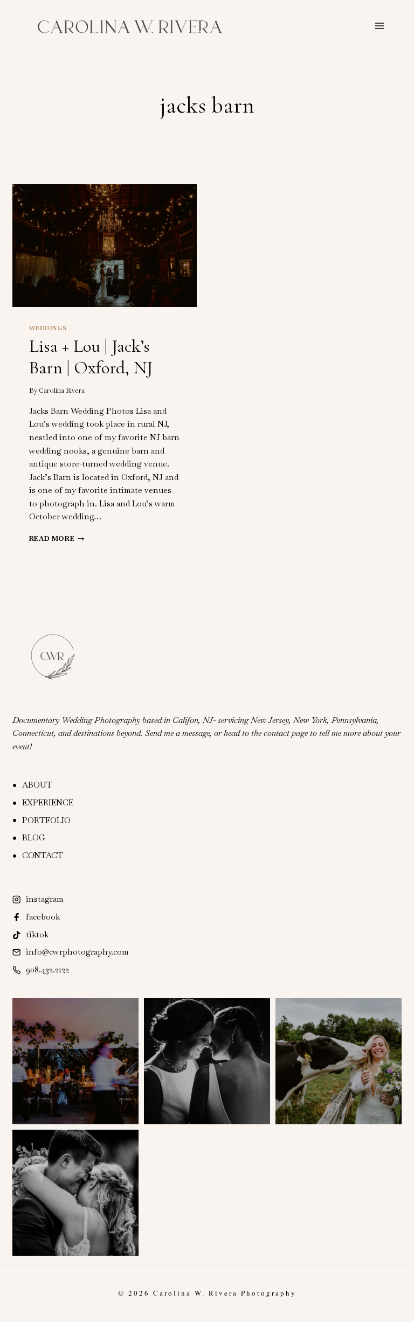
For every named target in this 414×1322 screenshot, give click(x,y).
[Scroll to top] (405, 1308)
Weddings (47, 328)
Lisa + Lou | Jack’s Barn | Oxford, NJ (91, 357)
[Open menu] (379, 25)
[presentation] (104, 245)
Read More (57, 538)
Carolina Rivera (62, 390)
